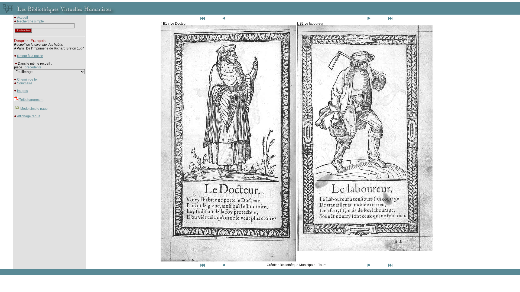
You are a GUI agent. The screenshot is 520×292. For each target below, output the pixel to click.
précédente (33, 67)
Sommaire (24, 83)
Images (22, 91)
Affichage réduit (28, 116)
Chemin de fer (27, 79)
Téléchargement (31, 100)
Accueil (22, 17)
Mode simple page (34, 109)
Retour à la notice (30, 56)
